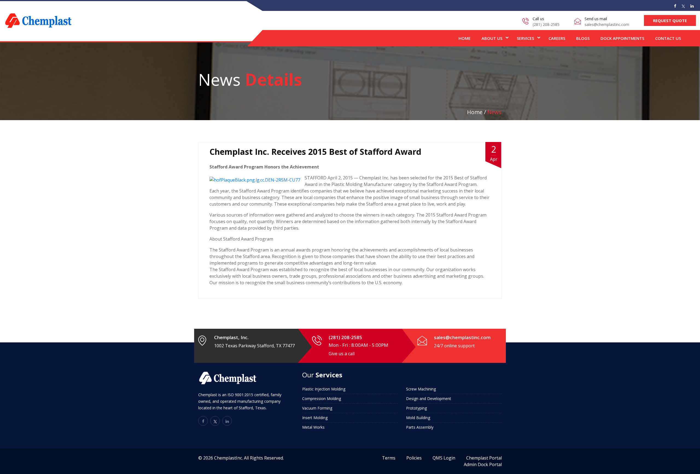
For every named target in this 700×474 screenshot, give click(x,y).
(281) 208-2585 (546, 24)
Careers (557, 38)
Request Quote (670, 20)
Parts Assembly (419, 427)
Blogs (583, 38)
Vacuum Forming (317, 408)
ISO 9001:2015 (240, 394)
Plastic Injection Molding (323, 389)
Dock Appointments (622, 38)
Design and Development (428, 398)
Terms (388, 458)
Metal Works (313, 427)
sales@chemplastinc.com (607, 24)
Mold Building (418, 417)
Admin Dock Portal (483, 464)
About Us (492, 38)
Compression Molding (321, 398)
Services (525, 38)
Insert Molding (315, 417)
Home (465, 38)
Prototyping (416, 408)
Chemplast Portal (484, 458)
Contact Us (668, 38)
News (494, 112)
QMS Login (444, 458)
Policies (414, 458)
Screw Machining (421, 389)
